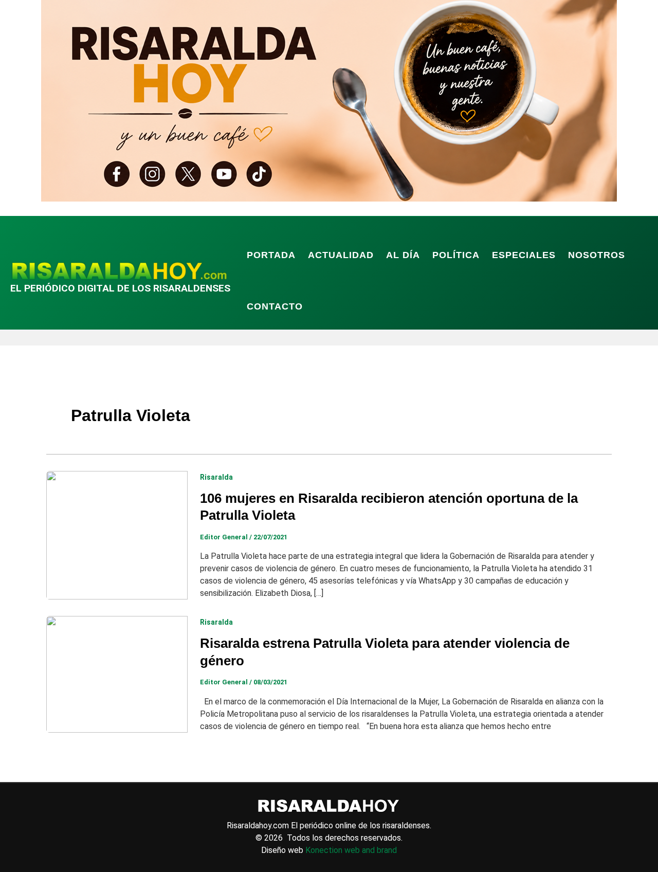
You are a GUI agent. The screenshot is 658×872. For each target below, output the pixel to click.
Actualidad (341, 255)
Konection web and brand (351, 850)
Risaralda (216, 477)
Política (456, 255)
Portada (271, 255)
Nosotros (596, 255)
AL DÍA (403, 255)
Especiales (524, 255)
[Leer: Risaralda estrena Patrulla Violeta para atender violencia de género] (117, 674)
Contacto (275, 306)
